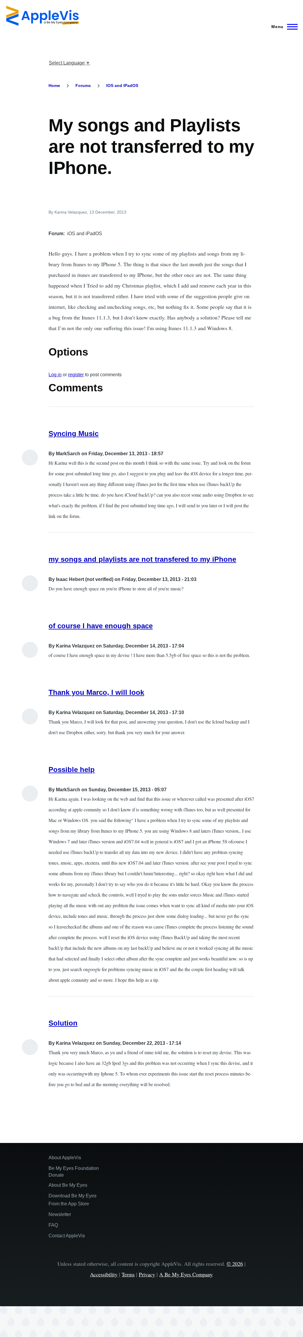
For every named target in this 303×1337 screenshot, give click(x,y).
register (76, 374)
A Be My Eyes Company (186, 1274)
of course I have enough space (101, 626)
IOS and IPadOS (122, 85)
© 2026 (235, 1263)
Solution (63, 1023)
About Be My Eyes (68, 1185)
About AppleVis (65, 1157)
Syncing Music (74, 433)
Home (54, 85)
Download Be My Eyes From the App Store (72, 1199)
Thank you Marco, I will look (96, 692)
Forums (83, 85)
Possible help (72, 770)
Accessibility (103, 1274)
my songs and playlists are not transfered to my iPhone (142, 559)
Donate (56, 1175)
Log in (55, 374)
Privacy (147, 1274)
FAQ (53, 1225)
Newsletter (60, 1214)
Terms (128, 1274)
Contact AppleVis (67, 1235)
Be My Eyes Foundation (74, 1168)
